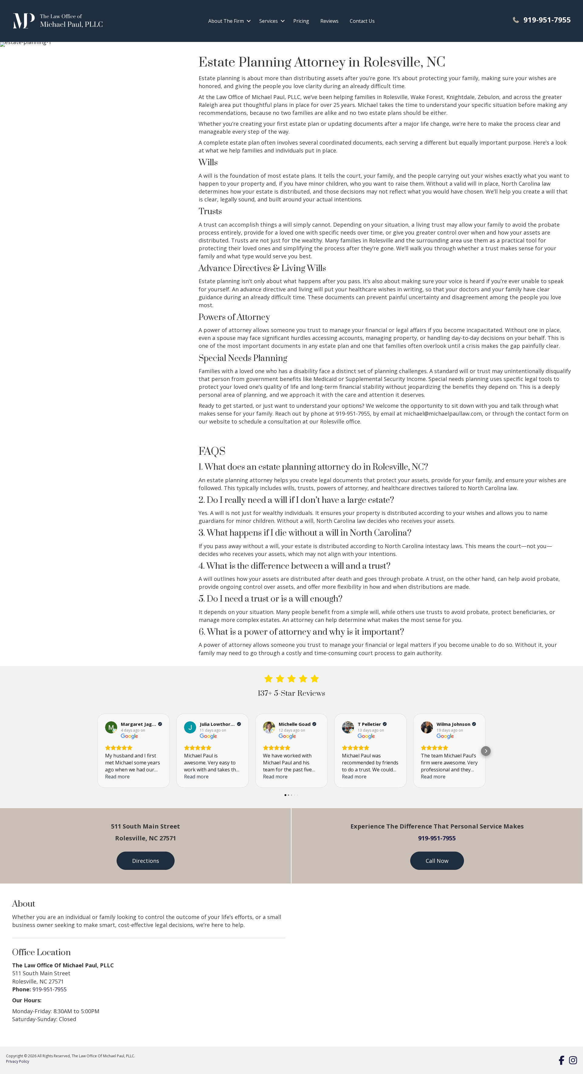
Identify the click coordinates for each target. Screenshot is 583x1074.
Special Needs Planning (243, 358)
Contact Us (362, 21)
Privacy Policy (17, 1061)
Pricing (301, 21)
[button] (249, 21)
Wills (208, 162)
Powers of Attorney (234, 317)
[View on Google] (111, 727)
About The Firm (226, 21)
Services (268, 21)
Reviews (329, 21)
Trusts (210, 211)
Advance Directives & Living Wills (262, 268)
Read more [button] (117, 776)
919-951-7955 (437, 838)
